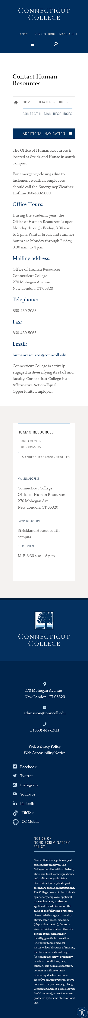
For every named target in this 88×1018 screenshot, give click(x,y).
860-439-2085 (29, 441)
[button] (81, 1011)
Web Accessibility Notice (45, 753)
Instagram (29, 785)
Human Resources (52, 102)
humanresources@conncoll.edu (39, 355)
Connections (45, 34)
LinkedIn (27, 803)
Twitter (26, 776)
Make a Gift (68, 34)
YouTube (27, 794)
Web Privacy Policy (45, 746)
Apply (24, 34)
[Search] (55, 44)
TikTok (28, 813)
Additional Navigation (44, 133)
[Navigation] (39, 44)
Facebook (28, 767)
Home (17, 103)
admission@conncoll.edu (45, 713)
